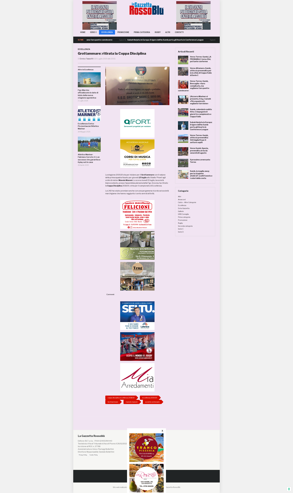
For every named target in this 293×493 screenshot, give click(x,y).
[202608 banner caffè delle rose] (146, 478)
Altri (167, 32)
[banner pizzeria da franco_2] (146, 447)
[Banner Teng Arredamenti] (137, 276)
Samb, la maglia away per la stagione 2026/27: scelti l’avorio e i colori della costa (201, 174)
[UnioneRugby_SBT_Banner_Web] (137, 346)
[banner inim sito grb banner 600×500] (99, 15)
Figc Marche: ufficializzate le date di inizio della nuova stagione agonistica (88, 94)
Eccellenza (107, 32)
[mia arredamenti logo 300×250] (137, 377)
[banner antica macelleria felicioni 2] (137, 214)
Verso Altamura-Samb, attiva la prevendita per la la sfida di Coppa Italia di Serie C (201, 71)
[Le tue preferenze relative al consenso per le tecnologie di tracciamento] (289, 489)
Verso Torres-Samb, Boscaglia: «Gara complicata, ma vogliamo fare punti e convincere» (193, 86)
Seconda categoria (185, 226)
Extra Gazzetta (183, 208)
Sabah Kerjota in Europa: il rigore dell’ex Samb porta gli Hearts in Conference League (148, 40)
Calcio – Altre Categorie (187, 202)
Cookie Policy (93, 455)
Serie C (93, 32)
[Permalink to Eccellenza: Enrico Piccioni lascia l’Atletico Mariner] (89, 114)
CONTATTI (179, 32)
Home (82, 32)
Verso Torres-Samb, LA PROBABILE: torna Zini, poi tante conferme (200, 59)
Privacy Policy (83, 455)
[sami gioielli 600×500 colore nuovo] (137, 245)
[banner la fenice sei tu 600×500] (137, 315)
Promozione (123, 32)
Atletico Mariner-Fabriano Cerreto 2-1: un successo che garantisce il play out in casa (89, 158)
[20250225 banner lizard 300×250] (137, 154)
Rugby (158, 32)
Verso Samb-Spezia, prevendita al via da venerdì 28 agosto (199, 150)
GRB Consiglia (183, 214)
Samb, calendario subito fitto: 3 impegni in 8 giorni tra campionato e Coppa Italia (201, 113)
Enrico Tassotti (86, 59)
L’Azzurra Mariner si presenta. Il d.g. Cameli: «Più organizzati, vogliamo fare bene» (200, 100)
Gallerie (181, 211)
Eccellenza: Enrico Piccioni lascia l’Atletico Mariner (88, 126)
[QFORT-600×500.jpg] (137, 123)
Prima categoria (142, 32)
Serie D (181, 232)
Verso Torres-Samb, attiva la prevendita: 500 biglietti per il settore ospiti (199, 139)
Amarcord (182, 199)
